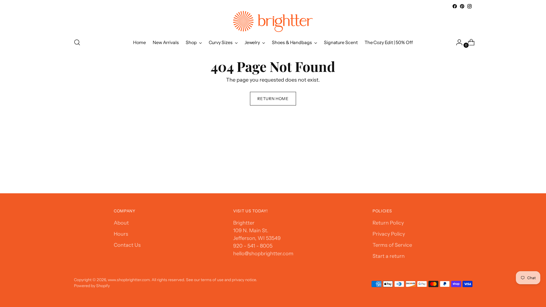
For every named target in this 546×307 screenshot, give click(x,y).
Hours (121, 234)
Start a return (389, 256)
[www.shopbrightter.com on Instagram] (469, 6)
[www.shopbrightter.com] (273, 21)
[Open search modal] (77, 42)
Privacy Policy (389, 234)
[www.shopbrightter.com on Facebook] (454, 6)
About (121, 223)
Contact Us (127, 245)
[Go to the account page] (457, 42)
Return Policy (388, 223)
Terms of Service (392, 245)
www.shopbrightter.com (129, 279)
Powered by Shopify (92, 285)
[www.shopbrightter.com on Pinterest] (462, 6)
